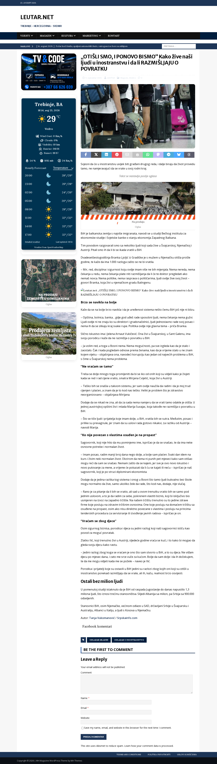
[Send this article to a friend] (127, 155)
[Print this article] (137, 155)
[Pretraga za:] (179, 46)
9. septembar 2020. (93, 78)
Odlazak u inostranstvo (129, 640)
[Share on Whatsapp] (148, 155)
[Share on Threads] (189, 155)
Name (84, 698)
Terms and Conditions (128, 754)
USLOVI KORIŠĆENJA (187, 754)
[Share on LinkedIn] (106, 155)
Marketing (90, 35)
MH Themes (76, 760)
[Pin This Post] (117, 155)
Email (84, 707)
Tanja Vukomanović (102, 618)
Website (85, 717)
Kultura (67, 35)
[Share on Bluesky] (179, 155)
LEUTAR (111, 78)
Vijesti (25, 35)
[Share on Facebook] (86, 155)
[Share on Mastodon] (158, 155)
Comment (86, 672)
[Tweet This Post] (96, 155)
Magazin (46, 35)
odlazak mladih (99, 640)
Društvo (132, 78)
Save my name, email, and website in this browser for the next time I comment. (127, 727)
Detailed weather (32, 242)
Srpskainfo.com (127, 618)
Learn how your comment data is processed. (148, 745)
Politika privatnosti (159, 754)
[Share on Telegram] (168, 155)
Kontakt (114, 35)
